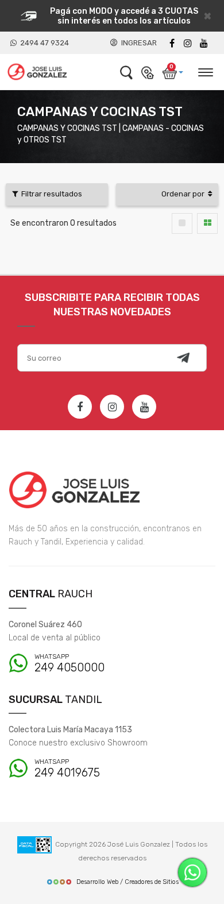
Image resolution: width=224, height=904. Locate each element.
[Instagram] (112, 407)
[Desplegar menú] (205, 71)
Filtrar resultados (50, 194)
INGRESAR (137, 42)
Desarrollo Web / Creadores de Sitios (127, 882)
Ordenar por (184, 194)
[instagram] (188, 43)
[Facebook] (171, 43)
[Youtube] (204, 43)
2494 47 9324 (43, 42)
